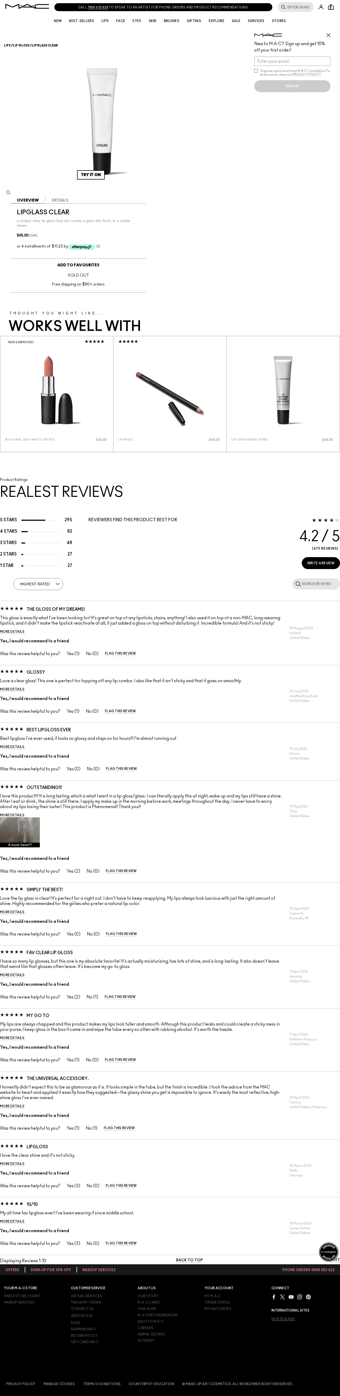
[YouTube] (291, 1296)
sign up (292, 86)
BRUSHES (171, 21)
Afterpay (146, 1340)
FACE (120, 21)
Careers (145, 1328)
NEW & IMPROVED (20, 342)
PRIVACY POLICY (306, 74)
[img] (56, 390)
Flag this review (120, 653)
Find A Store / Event (22, 1296)
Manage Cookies (59, 1384)
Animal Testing (151, 1334)
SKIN (152, 21)
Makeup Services (19, 1302)
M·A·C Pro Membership (158, 1315)
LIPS (105, 21)
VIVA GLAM (147, 1308)
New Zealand (283, 1319)
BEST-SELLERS (81, 21)
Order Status (217, 1302)
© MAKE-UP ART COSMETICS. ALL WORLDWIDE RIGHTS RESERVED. (237, 1384)
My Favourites (218, 1308)
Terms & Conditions (102, 1384)
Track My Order (86, 1302)
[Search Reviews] (297, 583)
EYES (137, 21)
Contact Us (82, 1308)
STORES (279, 21)
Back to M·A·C (151, 1321)
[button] (20, 832)
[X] (282, 1296)
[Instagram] (299, 1296)
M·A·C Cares (149, 1302)
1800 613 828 (98, 7)
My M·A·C (212, 1296)
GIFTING (194, 21)
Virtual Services (86, 1296)
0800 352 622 (82, 1315)
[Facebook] (273, 1296)
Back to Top (189, 1260)
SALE (236, 21)
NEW (58, 21)
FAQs (75, 1323)
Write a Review (320, 563)
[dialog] (36, 439)
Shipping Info (83, 1329)
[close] (330, 33)
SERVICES (256, 21)
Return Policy (84, 1335)
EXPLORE (216, 21)
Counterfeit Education (151, 1384)
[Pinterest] (308, 1296)
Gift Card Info (85, 1342)
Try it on (91, 175)
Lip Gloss (21, 45)
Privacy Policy (20, 1384)
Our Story (148, 1296)
